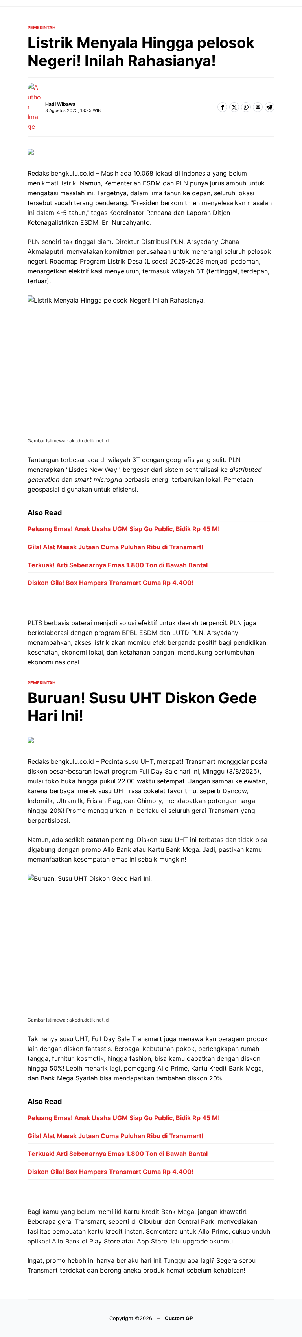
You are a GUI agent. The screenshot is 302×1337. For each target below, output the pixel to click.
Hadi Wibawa (60, 104)
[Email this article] (258, 107)
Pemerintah (41, 28)
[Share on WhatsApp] (246, 107)
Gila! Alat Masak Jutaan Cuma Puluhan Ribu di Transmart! (115, 547)
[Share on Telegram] (269, 107)
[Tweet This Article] (234, 107)
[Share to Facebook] (222, 107)
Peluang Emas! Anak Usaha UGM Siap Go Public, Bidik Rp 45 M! (124, 529)
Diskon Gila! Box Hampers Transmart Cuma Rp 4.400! (110, 583)
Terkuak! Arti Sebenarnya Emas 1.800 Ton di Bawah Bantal (118, 565)
